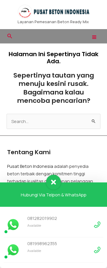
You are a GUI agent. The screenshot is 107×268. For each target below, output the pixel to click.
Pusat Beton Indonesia (30, 166)
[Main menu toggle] (94, 37)
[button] (9, 36)
